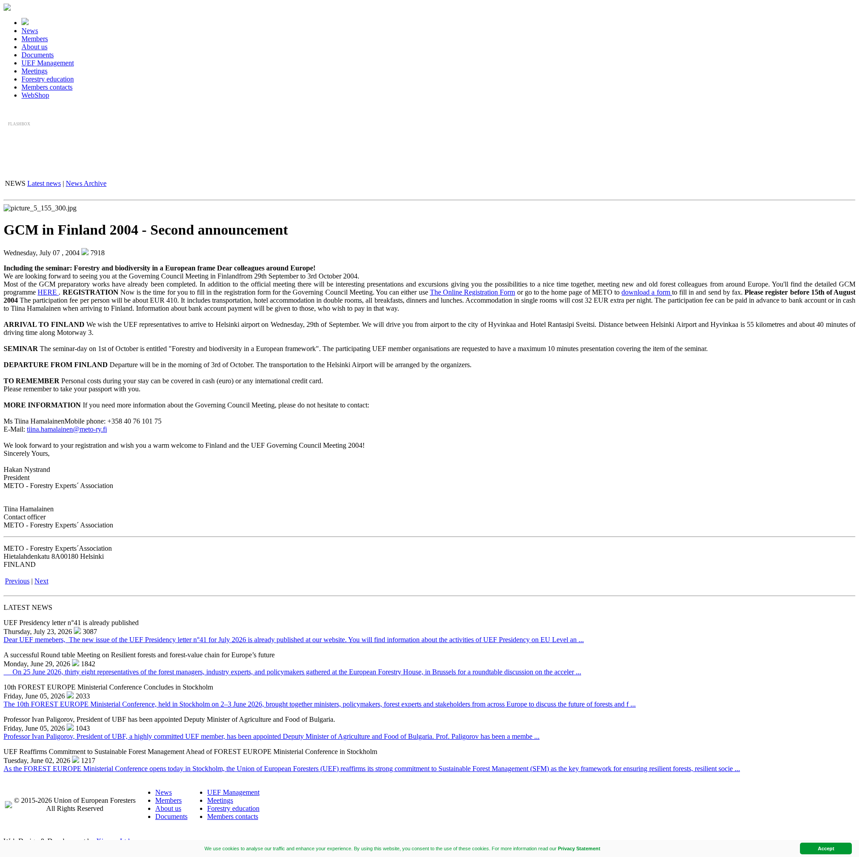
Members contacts (46, 87)
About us (34, 47)
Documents (37, 55)
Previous (17, 581)
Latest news (44, 183)
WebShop (35, 95)
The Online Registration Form (472, 292)
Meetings (34, 71)
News (29, 30)
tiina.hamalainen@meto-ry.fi (67, 429)
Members (34, 39)
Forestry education (47, 79)
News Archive (86, 183)
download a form (646, 292)
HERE (48, 292)
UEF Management (47, 63)
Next (41, 581)
